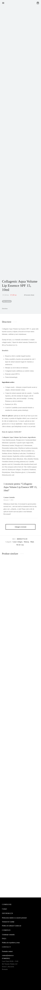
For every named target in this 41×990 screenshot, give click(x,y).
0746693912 (6, 958)
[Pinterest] (17, 308)
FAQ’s (4, 938)
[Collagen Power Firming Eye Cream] (11, 639)
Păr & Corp (20, 545)
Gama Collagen (17, 542)
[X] (14, 308)
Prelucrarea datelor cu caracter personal (14, 918)
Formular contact (7, 951)
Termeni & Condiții (8, 922)
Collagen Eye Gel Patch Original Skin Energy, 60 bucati (29, 717)
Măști (32, 542)
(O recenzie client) (29, 295)
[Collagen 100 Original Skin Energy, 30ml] (30, 806)
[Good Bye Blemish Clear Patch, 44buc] (11, 806)
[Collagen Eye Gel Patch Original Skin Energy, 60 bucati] (30, 639)
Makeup (26, 542)
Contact (4, 909)
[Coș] (38, 3)
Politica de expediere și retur (11, 942)
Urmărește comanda (8, 934)
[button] (26, 727)
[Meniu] (3, 3)
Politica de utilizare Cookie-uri (11, 926)
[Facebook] (10, 308)
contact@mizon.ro (8, 955)
